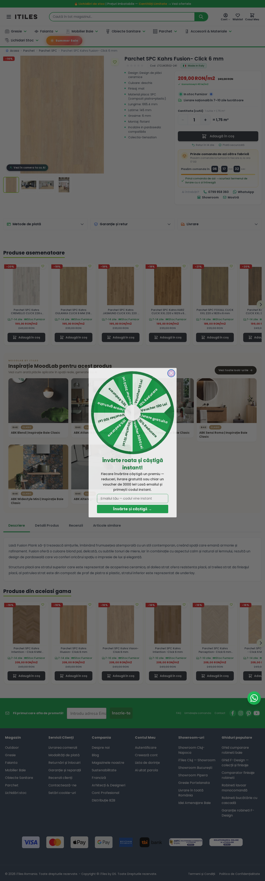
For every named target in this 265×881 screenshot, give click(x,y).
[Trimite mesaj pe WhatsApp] (254, 698)
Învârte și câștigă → (132, 506)
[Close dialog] (171, 371)
